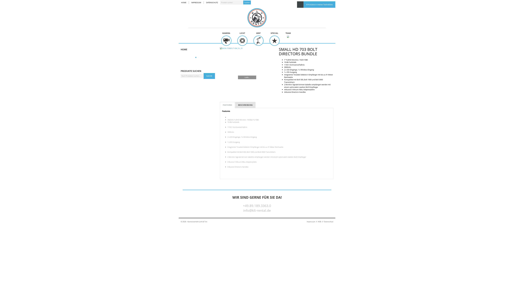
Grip (258, 33)
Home (183, 2)
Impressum (196, 2)
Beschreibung (245, 105)
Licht (242, 33)
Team (288, 33)
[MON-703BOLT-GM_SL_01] (247, 66)
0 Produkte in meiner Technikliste (319, 4)
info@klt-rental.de (257, 210)
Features (227, 105)
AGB (319, 221)
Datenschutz (212, 2)
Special (274, 33)
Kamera (226, 33)
